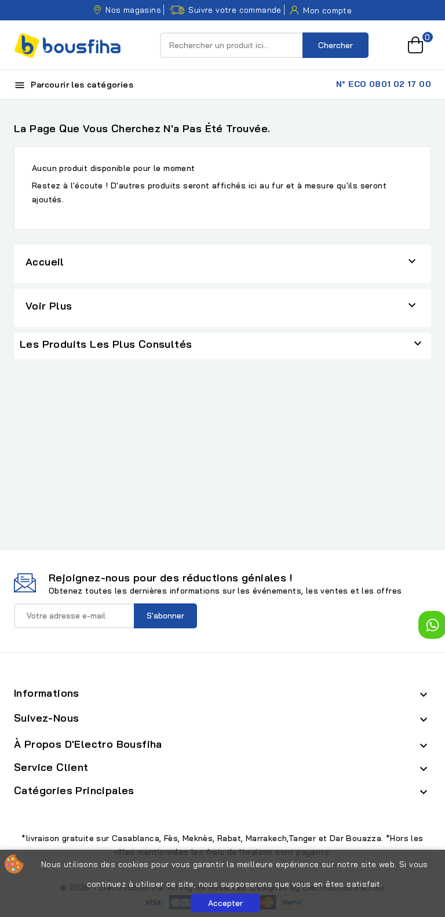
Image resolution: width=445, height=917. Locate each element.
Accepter (225, 903)
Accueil (44, 261)
